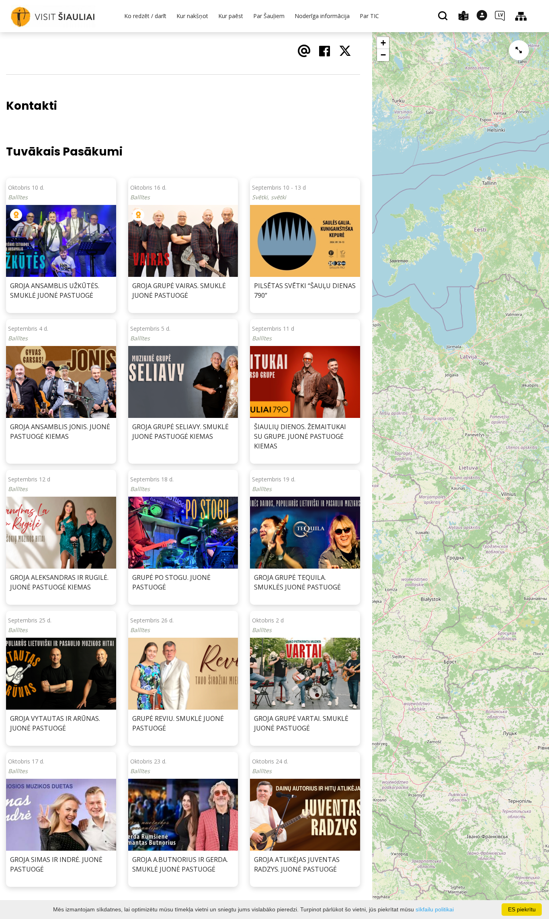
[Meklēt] (444, 16)
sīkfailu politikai (435, 909)
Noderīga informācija (322, 16)
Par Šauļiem (269, 16)
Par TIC (369, 16)
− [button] (383, 55)
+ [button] (383, 43)
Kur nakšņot (192, 16)
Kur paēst (230, 16)
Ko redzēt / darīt (145, 16)
